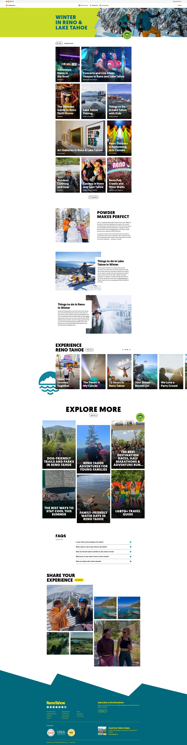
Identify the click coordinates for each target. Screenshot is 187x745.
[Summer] (9, 1)
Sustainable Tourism (51, 713)
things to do (114, 229)
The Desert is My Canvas (91, 384)
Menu (179, 5)
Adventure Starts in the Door (64, 73)
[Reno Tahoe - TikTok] (59, 707)
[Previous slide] (123, 349)
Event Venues (65, 718)
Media (78, 711)
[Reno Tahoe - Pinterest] (57, 707)
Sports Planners (65, 716)
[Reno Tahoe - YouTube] (65, 707)
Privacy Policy (72, 742)
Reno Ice (80, 320)
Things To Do (95, 5)
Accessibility (80, 713)
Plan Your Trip (80, 716)
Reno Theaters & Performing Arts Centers (118, 146)
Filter (60, 43)
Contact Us (49, 716)
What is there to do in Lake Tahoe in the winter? (91, 547)
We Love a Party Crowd (169, 384)
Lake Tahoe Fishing (90, 111)
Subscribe (101, 711)
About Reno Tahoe (51, 711)
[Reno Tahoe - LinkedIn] (54, 707)
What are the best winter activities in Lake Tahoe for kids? (95, 552)
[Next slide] (129, 349)
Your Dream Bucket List (142, 384)
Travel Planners (65, 713)
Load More (94, 197)
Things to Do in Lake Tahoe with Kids (118, 110)
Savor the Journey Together (63, 382)
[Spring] (7, 1)
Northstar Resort (123, 278)
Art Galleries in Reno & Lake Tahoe (79, 150)
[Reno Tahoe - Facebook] (48, 707)
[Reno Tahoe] (68, 702)
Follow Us (80, 580)
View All (89, 350)
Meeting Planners (177, 1)
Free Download (113, 734)
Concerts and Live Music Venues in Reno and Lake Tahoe (103, 74)
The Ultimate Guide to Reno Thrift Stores (66, 110)
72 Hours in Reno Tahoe (117, 384)
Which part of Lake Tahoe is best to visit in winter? (92, 556)
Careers (48, 718)
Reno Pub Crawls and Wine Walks (117, 183)
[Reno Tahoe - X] (62, 707)
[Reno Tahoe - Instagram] (51, 707)
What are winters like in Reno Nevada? (88, 561)
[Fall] (11, 1)
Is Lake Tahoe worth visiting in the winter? (90, 542)
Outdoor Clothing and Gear (63, 183)
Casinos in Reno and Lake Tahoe (93, 185)
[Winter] (13, 1)
